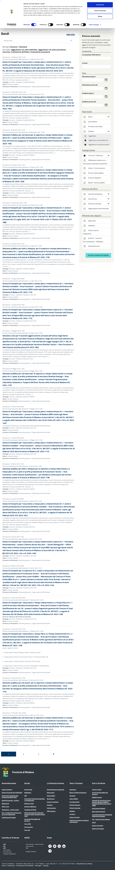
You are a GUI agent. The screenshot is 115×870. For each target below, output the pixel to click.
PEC (4, 846)
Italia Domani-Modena (98, 808)
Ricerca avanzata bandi (98, 255)
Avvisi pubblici (51, 796)
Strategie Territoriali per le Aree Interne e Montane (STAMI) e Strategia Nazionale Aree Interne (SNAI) (101, 802)
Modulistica (27, 793)
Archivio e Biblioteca (30, 807)
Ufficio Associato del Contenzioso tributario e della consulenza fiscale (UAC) (34, 814)
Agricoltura (92, 221)
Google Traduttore (31, 851)
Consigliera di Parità (30, 810)
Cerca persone (28, 827)
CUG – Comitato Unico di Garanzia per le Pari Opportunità (11, 813)
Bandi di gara (51, 799)
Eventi (94, 822)
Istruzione (72, 796)
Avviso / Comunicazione (96, 168)
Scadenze (49, 805)
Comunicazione (51, 808)
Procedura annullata (95, 126)
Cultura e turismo (75, 817)
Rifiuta (100, 16)
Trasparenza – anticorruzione (10, 810)
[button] (108, 116)
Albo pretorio (51, 793)
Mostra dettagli (94, 24)
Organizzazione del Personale (98, 208)
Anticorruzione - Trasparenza (91, 232)
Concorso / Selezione (95, 155)
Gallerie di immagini (98, 829)
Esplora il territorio (97, 826)
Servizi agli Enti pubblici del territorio (32, 820)
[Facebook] (50, 847)
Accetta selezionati (100, 10)
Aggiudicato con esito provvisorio (98, 144)
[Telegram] (50, 851)
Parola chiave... (8, 40)
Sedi (4, 844)
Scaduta (91, 131)
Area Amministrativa (95, 194)
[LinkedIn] (64, 847)
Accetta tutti (100, 4)
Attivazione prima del (89, 85)
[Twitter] (54, 847)
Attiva (90, 117)
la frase (84, 63)
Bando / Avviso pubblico (96, 182)
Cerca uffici (27, 824)
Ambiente (91, 225)
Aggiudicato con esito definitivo (98, 140)
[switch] (50, 24)
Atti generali (5, 804)
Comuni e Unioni (97, 790)
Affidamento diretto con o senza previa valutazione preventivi (95, 162)
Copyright (45, 866)
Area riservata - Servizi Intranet (34, 844)
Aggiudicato (92, 136)
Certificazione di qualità (9, 818)
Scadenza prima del (89, 102)
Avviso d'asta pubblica (96, 173)
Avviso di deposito (94, 178)
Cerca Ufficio (6, 850)
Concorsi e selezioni (52, 802)
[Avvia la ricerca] (71, 40)
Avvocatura (73, 790)
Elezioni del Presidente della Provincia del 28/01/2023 (10, 796)
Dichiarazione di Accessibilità (24, 866)
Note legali (38, 866)
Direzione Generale (94, 203)
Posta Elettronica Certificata (84, 864)
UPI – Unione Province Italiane (101, 819)
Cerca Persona (7, 852)
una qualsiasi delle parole (91, 55)
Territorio (72, 814)
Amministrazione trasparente (55, 790)
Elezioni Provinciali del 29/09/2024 (12, 793)
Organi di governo (7, 790)
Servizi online (28, 790)
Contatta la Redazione (9, 854)
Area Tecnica (92, 199)
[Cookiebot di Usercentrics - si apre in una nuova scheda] (11, 24)
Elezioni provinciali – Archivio (10, 800)
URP (25, 796)
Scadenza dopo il (88, 93)
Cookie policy (11, 866)
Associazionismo (94, 246)
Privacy (4, 866)
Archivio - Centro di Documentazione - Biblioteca (93, 240)
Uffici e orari (5, 807)
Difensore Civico (29, 804)
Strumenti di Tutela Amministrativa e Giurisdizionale (34, 799)
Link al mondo (30, 846)
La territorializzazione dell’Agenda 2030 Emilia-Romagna (102, 815)
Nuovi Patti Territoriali (98, 812)
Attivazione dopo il (89, 77)
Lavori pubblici (74, 799)
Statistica (72, 811)
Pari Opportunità (74, 802)
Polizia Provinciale (75, 808)
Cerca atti (27, 830)
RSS (27, 848)
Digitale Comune (97, 797)
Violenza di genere (75, 805)
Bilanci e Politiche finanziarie (78, 793)
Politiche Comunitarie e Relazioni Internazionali (79, 821)
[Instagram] (59, 847)
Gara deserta (92, 121)
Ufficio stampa (51, 811)
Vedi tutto (70, 34)
